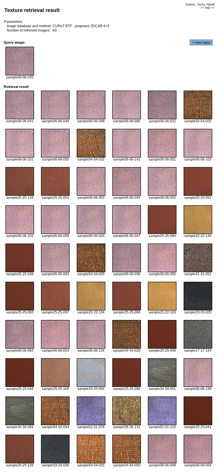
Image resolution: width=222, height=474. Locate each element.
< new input (201, 42)
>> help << (207, 7)
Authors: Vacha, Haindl (200, 4)
